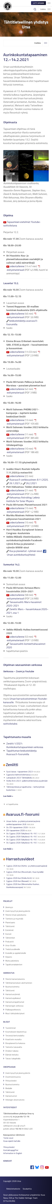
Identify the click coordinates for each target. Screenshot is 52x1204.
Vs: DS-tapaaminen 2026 (17, 827)
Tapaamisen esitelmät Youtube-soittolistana (22, 223)
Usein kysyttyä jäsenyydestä (17, 911)
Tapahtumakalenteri (13, 964)
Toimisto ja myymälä (14, 918)
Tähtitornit (10, 926)
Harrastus (8, 972)
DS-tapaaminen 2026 (15, 830)
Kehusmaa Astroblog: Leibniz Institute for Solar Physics (23, 499)
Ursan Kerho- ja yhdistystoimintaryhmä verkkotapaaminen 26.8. (23, 823)
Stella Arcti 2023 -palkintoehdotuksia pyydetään (27, 780)
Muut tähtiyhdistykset (15, 1013)
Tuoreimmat (10, 1027)
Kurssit (8, 933)
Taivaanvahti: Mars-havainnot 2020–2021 (24, 604)
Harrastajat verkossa (14, 1005)
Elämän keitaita (11, 1054)
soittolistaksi (10, 724)
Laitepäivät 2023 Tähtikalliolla (19, 777)
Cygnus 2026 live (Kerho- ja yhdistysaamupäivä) (26, 865)
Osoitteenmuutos (13, 1076)
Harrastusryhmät (12, 994)
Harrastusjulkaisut (13, 998)
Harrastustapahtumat (14, 1001)
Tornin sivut (8, 1137)
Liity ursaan (38, 3)
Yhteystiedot (11, 1080)
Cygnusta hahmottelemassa (18, 774)
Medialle (8, 1088)
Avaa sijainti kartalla (11, 1140)
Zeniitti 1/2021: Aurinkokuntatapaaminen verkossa (24, 745)
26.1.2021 (14, 483)
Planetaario (10, 922)
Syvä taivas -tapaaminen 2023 (19, 771)
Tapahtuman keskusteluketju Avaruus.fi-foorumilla (21, 752)
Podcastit (9, 941)
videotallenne (17, 266)
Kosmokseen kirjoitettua (15, 1031)
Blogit (6, 1021)
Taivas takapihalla (12, 1058)
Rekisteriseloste (13, 1188)
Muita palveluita (12, 960)
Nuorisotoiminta (12, 986)
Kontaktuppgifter (10, 1150)
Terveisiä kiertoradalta (14, 1035)
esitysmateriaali (15, 270)
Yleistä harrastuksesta (15, 979)
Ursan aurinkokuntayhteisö (21, 555)
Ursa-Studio (10, 945)
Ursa (19, 1181)
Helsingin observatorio (14, 1099)
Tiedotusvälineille (12, 949)
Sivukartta (27, 1188)
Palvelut (7, 901)
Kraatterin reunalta (13, 1039)
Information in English (12, 1153)
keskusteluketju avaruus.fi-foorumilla (22, 322)
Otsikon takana (11, 1050)
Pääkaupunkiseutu (13, 1009)
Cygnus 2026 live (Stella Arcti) (19, 878)
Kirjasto (8, 956)
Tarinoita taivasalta (13, 1047)
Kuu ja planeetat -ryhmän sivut (25, 551)
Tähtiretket (10, 937)
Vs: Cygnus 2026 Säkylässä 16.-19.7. (22, 833)
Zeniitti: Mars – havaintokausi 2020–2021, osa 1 (27, 611)
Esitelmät (9, 930)
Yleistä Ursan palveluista (15, 914)
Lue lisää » (8, 848)
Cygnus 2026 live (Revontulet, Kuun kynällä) (24, 871)
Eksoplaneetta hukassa (15, 1043)
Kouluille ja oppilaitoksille (15, 953)
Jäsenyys (9, 907)
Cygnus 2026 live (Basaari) (17, 881)
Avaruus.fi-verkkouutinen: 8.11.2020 (28, 480)
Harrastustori (11, 1095)
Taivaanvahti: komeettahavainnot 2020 (25, 645)
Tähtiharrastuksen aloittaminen (18, 982)
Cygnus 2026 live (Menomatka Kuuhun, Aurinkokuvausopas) (22, 886)
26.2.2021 (31, 483)
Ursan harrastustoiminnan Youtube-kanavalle (25, 700)
